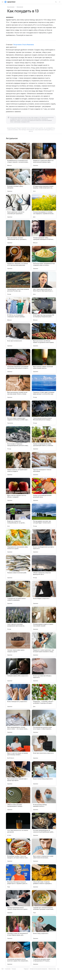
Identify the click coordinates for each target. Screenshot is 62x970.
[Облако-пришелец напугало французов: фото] (44, 567)
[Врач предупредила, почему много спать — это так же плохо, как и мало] (18, 722)
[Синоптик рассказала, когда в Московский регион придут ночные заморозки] (44, 413)
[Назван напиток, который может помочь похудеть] (18, 464)
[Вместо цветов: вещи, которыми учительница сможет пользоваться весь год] (18, 748)
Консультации (10, 6)
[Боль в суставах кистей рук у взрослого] (44, 670)
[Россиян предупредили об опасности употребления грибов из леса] (44, 825)
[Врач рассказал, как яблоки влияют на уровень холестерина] (44, 335)
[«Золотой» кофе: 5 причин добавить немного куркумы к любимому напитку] (44, 876)
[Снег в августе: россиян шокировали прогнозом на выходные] (18, 619)
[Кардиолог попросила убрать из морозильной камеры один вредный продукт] (44, 155)
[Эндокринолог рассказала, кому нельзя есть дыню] (18, 541)
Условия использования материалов (38, 968)
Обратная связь (52, 968)
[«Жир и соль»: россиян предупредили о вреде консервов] (18, 799)
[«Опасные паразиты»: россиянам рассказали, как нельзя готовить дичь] (18, 361)
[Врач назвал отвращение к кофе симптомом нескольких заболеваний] (44, 851)
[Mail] (5, 2)
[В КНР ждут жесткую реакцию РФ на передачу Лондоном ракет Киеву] (44, 310)
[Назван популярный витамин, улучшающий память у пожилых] (44, 438)
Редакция (26, 968)
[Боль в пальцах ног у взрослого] (18, 696)
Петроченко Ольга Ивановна (23, 44)
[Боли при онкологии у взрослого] (44, 748)
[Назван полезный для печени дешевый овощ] (44, 490)
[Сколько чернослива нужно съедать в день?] (18, 644)
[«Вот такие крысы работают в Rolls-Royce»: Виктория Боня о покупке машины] (44, 284)
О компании (7, 968)
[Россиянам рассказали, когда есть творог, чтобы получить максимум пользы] (44, 722)
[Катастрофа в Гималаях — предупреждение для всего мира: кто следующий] (18, 438)
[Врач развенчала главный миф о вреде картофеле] (18, 773)
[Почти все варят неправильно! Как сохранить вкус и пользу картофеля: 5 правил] (44, 258)
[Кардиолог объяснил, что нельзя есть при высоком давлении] (18, 258)
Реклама (14, 968)
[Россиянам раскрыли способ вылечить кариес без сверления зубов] (18, 954)
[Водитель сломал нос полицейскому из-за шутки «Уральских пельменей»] (18, 516)
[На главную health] (10, 2)
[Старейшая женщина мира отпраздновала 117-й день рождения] (44, 954)
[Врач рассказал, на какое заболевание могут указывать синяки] (18, 232)
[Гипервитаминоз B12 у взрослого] (18, 670)
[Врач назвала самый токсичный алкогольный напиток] (44, 361)
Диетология (20, 6)
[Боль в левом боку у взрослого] (44, 773)
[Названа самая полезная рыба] (18, 567)
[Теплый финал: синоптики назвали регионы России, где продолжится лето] (18, 284)
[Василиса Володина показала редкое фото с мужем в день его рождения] (18, 876)
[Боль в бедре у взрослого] (44, 593)
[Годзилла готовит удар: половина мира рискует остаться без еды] (44, 387)
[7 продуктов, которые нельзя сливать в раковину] (18, 593)
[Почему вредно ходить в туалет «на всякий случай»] (44, 619)
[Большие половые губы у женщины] (18, 181)
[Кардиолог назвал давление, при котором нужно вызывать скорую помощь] (44, 644)
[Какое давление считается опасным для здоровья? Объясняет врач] (18, 206)
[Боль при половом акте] (18, 335)
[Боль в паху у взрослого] (44, 928)
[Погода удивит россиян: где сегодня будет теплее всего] (44, 516)
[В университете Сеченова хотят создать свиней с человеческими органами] (18, 155)
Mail (3, 968)
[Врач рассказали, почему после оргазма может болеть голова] (18, 387)
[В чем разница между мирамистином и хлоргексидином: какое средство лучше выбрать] (44, 799)
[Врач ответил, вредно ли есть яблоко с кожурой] (18, 490)
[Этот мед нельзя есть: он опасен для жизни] (18, 825)
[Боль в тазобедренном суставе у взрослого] (44, 541)
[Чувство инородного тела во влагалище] (44, 464)
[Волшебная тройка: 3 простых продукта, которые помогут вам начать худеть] (18, 851)
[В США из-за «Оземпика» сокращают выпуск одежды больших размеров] (18, 310)
